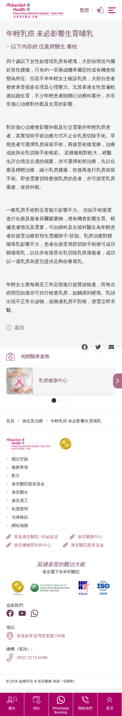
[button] (87, 10)
